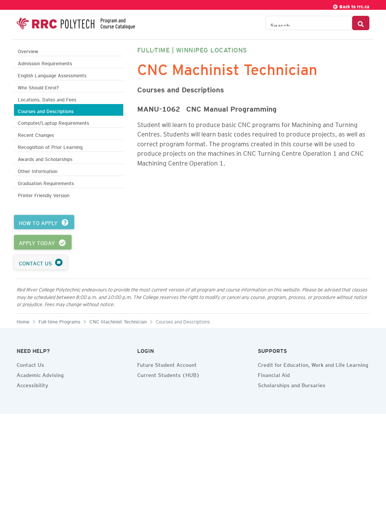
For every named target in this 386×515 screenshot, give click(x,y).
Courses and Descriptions (46, 110)
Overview (28, 50)
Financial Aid (274, 374)
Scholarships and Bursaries (291, 384)
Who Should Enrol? (38, 86)
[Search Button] (360, 23)
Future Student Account (167, 364)
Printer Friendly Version (43, 194)
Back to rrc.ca (353, 5)
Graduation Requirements (46, 182)
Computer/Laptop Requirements (53, 122)
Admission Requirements (45, 62)
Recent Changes (36, 134)
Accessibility (32, 384)
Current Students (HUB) (168, 374)
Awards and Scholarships (45, 158)
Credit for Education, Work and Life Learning (313, 364)
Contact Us (30, 364)
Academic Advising (40, 374)
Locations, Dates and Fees (47, 98)
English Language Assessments (52, 74)
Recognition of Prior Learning (50, 146)
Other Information (37, 170)
